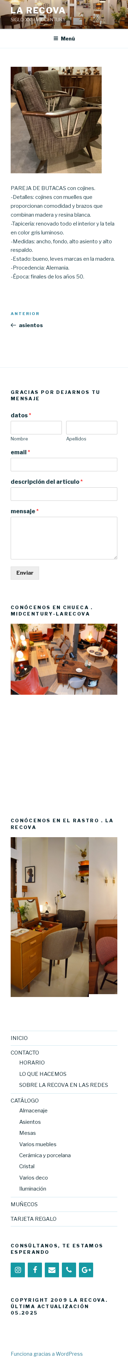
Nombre (19, 438)
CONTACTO (25, 1053)
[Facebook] (35, 1270)
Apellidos (76, 438)
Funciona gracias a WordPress (47, 1354)
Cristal (26, 1166)
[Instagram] (18, 1270)
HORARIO (32, 1063)
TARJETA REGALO (34, 1219)
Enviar (24, 573)
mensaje (25, 511)
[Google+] (86, 1270)
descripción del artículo (47, 481)
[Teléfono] (69, 1270)
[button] (15, 712)
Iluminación (32, 1189)
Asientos (30, 1122)
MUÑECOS (24, 1204)
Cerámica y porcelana (45, 1155)
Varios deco (33, 1178)
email (20, 452)
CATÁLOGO (25, 1101)
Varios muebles (38, 1144)
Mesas (27, 1133)
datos (21, 415)
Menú (68, 39)
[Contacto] (52, 1270)
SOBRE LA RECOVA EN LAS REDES (63, 1085)
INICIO (19, 1038)
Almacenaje (33, 1110)
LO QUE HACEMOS (42, 1074)
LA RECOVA (38, 10)
